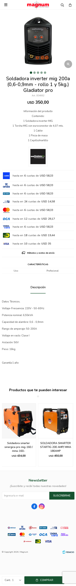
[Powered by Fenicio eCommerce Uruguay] (68, 552)
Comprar (46, 580)
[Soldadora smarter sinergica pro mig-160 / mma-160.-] (18, 420)
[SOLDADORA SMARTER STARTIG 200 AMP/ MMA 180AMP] (55, 420)
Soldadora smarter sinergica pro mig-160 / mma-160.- (18, 447)
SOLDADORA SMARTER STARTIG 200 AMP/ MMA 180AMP (55, 447)
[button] (6, 435)
